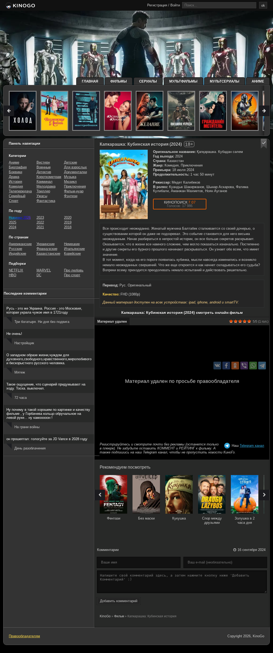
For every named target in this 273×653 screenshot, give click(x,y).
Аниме (258, 81)
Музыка (70, 177)
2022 (40, 222)
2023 (40, 218)
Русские (15, 249)
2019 (67, 222)
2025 (12, 222)
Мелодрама (46, 186)
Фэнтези (70, 196)
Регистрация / (158, 5)
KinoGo (105, 616)
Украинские (46, 244)
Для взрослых (75, 167)
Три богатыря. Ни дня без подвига (41, 322)
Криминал (45, 182)
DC (39, 275)
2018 (67, 227)
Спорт (13, 201)
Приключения (75, 186)
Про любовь (73, 270)
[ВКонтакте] (217, 366)
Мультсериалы (224, 81)
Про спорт (72, 275)
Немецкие (72, 244)
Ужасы (42, 196)
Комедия (16, 186)
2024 (12, 227)
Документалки (75, 172)
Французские (47, 249)
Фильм (119, 616)
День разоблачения (30, 448)
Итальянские (74, 249)
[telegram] (262, 366)
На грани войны (26, 427)
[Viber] (244, 366)
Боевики (15, 172)
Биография (18, 167)
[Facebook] (226, 366)
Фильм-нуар (73, 191)
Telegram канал (252, 446)
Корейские (72, 253)
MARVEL (44, 270)
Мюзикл (70, 182)
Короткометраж (49, 177)
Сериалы (148, 81)
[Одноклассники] (235, 366)
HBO (12, 275)
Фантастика (46, 201)
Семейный (17, 196)
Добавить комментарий (118, 601)
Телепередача (20, 191)
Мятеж (19, 372)
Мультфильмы (183, 81)
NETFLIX (16, 270)
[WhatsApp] (253, 366)
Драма (14, 177)
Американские (20, 244)
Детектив (44, 172)
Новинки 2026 (20, 218)
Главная (90, 81)
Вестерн (43, 162)
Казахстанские (48, 253)
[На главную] (20, 6)
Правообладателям (24, 636)
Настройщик (24, 343)
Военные (44, 167)
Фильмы (118, 81)
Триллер (43, 191)
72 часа (20, 398)
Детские (70, 162)
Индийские (17, 253)
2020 (67, 218)
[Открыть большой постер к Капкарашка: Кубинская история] (124, 184)
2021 (40, 227)
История (15, 182)
